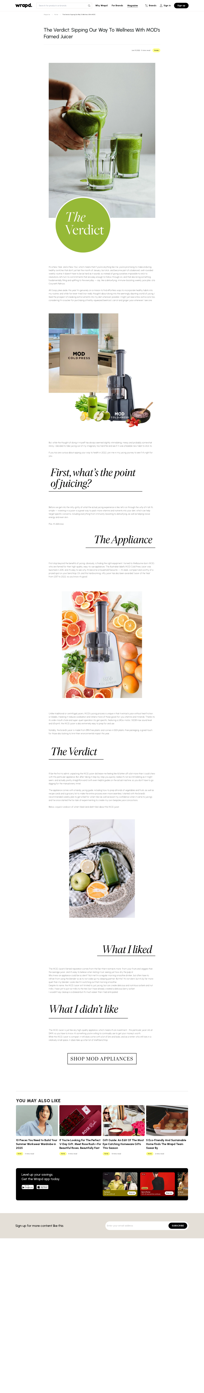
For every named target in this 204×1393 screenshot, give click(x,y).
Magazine (132, 5)
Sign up (181, 5)
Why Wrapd (101, 5)
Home (56, 14)
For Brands (117, 5)
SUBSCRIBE (178, 1225)
